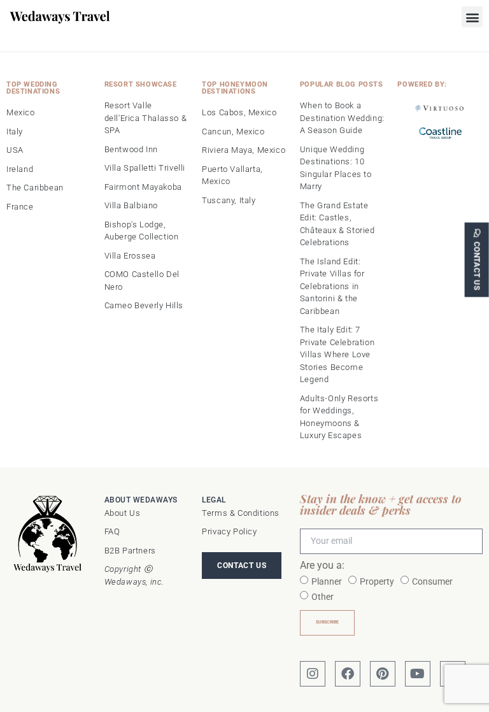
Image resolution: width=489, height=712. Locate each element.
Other (322, 597)
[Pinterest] (382, 674)
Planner (326, 581)
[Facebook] (347, 674)
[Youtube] (417, 674)
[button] (472, 16)
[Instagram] (312, 674)
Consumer (432, 581)
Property (377, 581)
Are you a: (322, 565)
